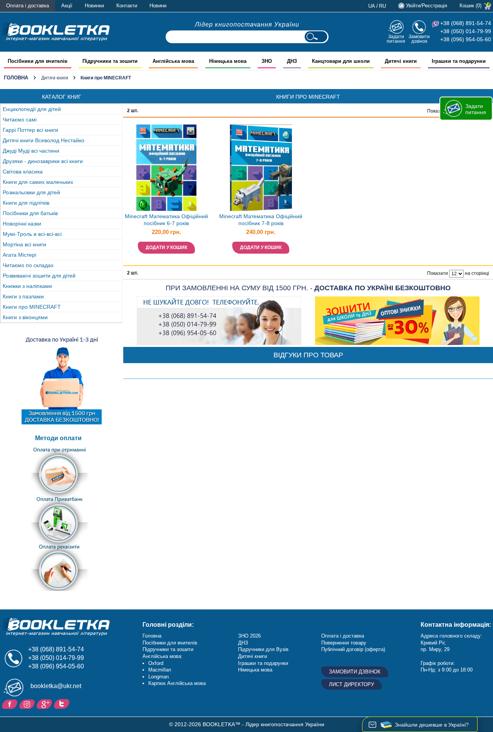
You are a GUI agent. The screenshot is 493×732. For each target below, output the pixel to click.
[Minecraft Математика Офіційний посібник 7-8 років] (261, 168)
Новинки (94, 5)
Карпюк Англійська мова (177, 683)
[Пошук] (315, 36)
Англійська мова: (163, 656)
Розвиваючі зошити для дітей (39, 276)
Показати (437, 111)
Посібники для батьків (30, 213)
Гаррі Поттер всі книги (30, 130)
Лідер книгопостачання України (247, 24)
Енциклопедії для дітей (32, 109)
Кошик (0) (470, 5)
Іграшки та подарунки (263, 663)
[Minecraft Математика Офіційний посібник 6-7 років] (166, 168)
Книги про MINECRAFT (32, 307)
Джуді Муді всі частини (31, 151)
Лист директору (351, 684)
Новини (157, 5)
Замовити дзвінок (419, 39)
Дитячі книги (54, 78)
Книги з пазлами (23, 296)
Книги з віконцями (25, 317)
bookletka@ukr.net (55, 686)
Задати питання (396, 39)
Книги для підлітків (26, 203)
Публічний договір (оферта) (353, 649)
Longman (158, 677)
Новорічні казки (22, 223)
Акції (66, 5)
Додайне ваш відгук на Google (45, 703)
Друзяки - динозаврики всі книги (43, 161)
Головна (16, 78)
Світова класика (23, 171)
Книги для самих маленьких (38, 182)
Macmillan (159, 670)
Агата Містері (19, 255)
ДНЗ (243, 643)
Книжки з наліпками (27, 286)
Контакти (126, 5)
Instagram (28, 703)
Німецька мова (255, 670)
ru (382, 6)
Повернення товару (343, 643)
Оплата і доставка (27, 5)
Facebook (10, 703)
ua (371, 6)
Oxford (155, 663)
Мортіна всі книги (24, 244)
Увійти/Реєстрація (426, 5)
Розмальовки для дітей (31, 192)
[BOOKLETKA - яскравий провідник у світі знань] (56, 31)
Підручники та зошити (168, 649)
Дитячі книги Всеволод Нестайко (43, 140)
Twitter (62, 703)
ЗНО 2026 (249, 636)
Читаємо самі (20, 119)
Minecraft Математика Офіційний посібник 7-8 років (260, 220)
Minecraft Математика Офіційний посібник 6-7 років (166, 220)
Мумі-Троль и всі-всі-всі (32, 234)
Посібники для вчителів (170, 643)
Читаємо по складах (28, 265)
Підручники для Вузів (263, 649)
